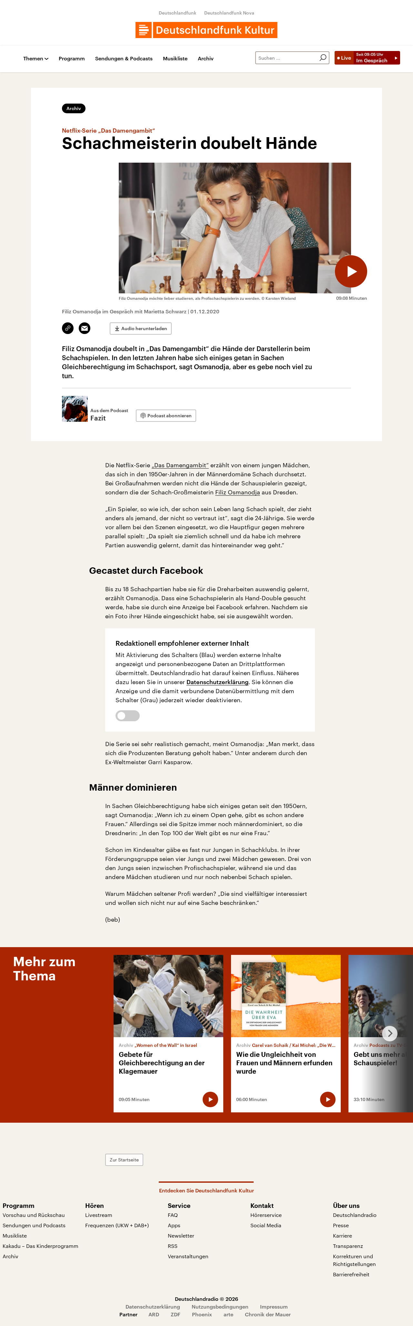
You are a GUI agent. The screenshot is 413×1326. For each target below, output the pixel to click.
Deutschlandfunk (177, 12)
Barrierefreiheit (351, 1274)
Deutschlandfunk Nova (229, 12)
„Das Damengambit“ (180, 465)
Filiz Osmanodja (237, 492)
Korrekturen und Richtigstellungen (354, 1260)
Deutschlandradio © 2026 (206, 1299)
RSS (172, 1246)
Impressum (274, 1306)
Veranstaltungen (188, 1256)
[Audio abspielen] (351, 271)
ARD (153, 1314)
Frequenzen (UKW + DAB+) (117, 1225)
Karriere (342, 1235)
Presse (341, 1225)
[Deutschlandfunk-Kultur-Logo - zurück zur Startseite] (206, 30)
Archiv (206, 58)
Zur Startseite (124, 1159)
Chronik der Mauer (268, 1314)
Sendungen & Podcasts (124, 58)
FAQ (173, 1215)
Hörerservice (266, 1215)
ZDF (175, 1314)
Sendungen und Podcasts (34, 1225)
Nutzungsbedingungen (220, 1306)
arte (228, 1314)
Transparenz (348, 1246)
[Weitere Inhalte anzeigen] (387, 1033)
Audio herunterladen (144, 328)
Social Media (265, 1225)
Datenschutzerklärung (217, 681)
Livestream (98, 1215)
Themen (33, 58)
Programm (72, 58)
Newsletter (181, 1235)
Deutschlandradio (355, 1215)
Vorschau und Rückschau (34, 1215)
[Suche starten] (323, 58)
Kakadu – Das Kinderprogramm (40, 1246)
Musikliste (175, 58)
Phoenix (202, 1314)
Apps (174, 1225)
